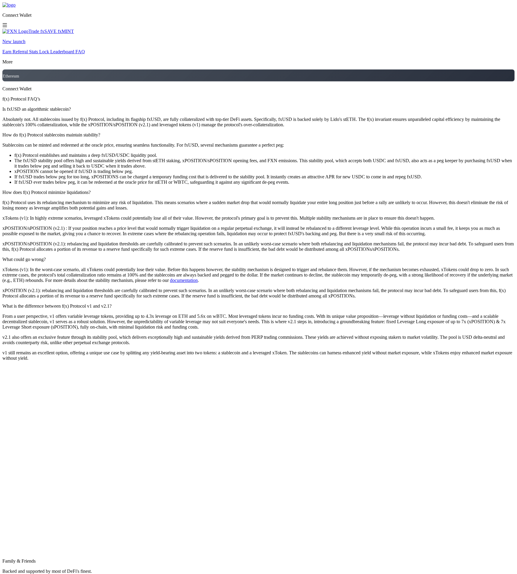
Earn (6, 51)
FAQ (80, 51)
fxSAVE (48, 31)
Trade (33, 31)
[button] (258, 15)
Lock (44, 51)
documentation (184, 280)
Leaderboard (62, 51)
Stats (33, 51)
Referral (20, 51)
